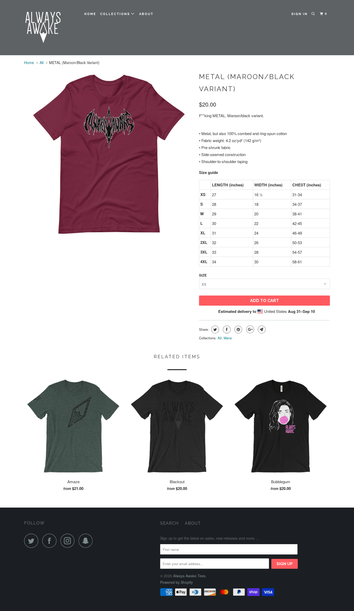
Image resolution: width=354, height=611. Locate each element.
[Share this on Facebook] (226, 329)
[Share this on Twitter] (214, 329)
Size (203, 275)
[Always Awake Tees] (50, 27)
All (42, 62)
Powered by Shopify (176, 582)
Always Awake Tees (189, 575)
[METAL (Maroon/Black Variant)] (109, 155)
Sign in (299, 14)
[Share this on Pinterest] (237, 329)
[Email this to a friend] (261, 329)
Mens (228, 337)
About (146, 14)
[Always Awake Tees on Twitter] (32, 540)
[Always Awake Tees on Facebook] (50, 540)
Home (90, 14)
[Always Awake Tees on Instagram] (68, 540)
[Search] (313, 14)
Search (169, 523)
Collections (115, 14)
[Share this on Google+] (249, 329)
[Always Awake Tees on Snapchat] (87, 540)
